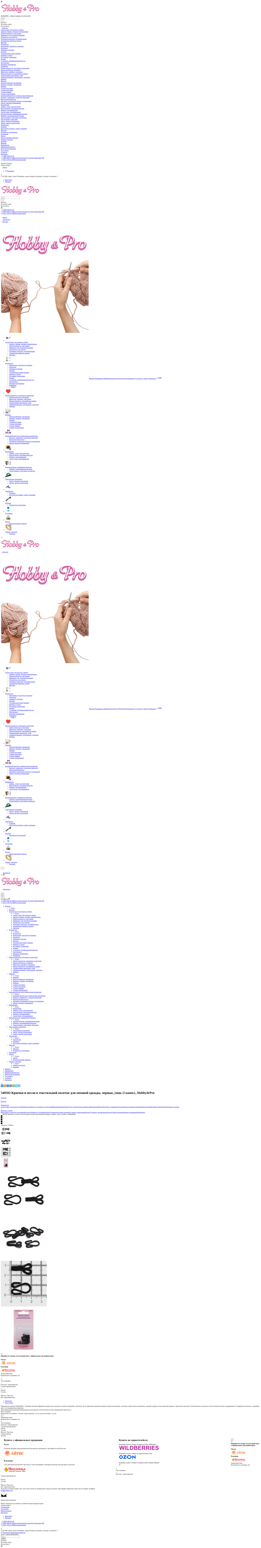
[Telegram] (19, 1086)
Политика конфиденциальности (14, 1532)
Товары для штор (19, 1065)
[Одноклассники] (5, 1086)
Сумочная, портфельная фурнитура (102, 1112)
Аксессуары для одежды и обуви (24, 915)
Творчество (17, 1040)
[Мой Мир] (8, 1086)
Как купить (9, 1403)
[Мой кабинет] (2, 871)
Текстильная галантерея (21, 1030)
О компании (5, 1507)
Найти (3, 1538)
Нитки (15, 1058)
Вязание (16, 977)
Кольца (87, 1112)
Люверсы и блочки (37, 1112)
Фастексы (27, 1112)
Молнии (16, 1049)
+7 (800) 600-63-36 (7, 156)
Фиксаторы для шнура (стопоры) (12, 1112)
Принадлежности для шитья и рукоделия (27, 961)
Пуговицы (159, 1107)
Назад (13, 908)
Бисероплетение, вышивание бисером (26, 1021)
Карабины (141, 1112)
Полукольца (118, 1112)
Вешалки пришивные (130, 1112)
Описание (8, 1401)
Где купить (4, 1509)
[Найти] (2, 20)
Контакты (4, 1513)
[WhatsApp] (13, 1086)
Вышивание (17, 1008)
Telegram (8, 182)
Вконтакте (8, 180)
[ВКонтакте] (2, 1086)
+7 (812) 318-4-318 (13, 160)
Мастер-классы (6, 1511)
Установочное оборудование (59, 1112)
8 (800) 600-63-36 (7, 1490)
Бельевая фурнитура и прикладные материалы (29, 996)
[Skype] (16, 1086)
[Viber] (10, 1086)
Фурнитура (17, 933)
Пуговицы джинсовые (77, 1112)
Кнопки (46, 1112)
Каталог (12, 910)
